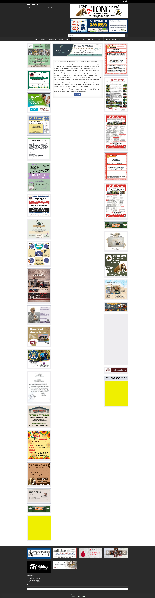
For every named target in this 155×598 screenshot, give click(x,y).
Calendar (67, 39)
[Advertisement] (40, 528)
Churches (99, 39)
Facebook (78, 94)
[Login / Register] (124, 1)
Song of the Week (116, 39)
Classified (60, 39)
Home (36, 39)
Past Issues (74, 39)
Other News (90, 39)
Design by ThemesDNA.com (77, 596)
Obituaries (43, 39)
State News (107, 39)
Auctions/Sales (52, 39)
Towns (82, 39)
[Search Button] (126, 1)
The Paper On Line (34, 4)
